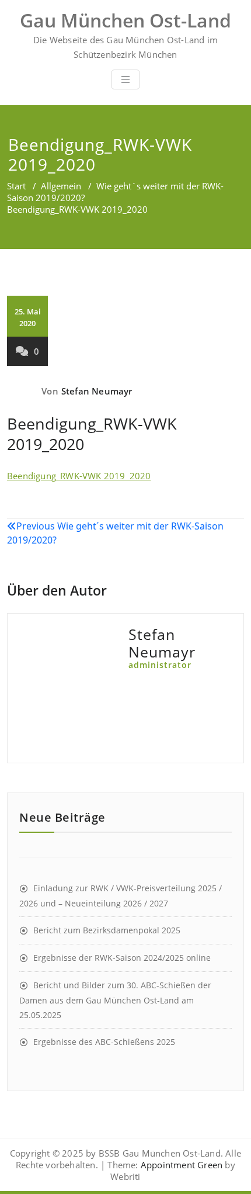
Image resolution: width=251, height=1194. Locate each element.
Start (16, 186)
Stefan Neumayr (97, 391)
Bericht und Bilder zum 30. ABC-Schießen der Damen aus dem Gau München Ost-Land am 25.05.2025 (115, 1000)
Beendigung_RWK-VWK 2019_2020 (79, 476)
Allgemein (61, 186)
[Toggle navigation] (125, 79)
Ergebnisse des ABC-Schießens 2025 (104, 1041)
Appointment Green (180, 1165)
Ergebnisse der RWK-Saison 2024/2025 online (122, 957)
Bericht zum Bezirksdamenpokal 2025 (106, 930)
